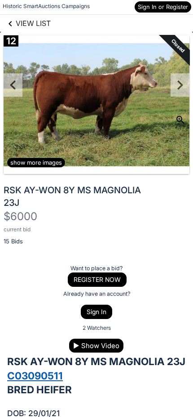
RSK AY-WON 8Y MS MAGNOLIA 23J (72, 196)
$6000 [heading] (20, 216)
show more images (36, 162)
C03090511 (35, 376)
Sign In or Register (163, 6)
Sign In (96, 311)
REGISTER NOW (97, 279)
